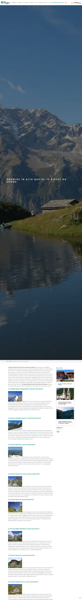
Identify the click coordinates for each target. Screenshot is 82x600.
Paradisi (19, 2)
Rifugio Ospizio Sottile (26, 491)
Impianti (31, 2)
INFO (36, 2)
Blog (49, 2)
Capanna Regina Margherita (33, 409)
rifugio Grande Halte (44, 597)
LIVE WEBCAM (41, 2)
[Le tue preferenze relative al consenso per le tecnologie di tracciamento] (80, 598)
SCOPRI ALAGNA (25, 2)
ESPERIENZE (14, 2)
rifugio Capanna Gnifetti (35, 432)
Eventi (45, 2)
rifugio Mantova (37, 457)
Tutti (58, 429)
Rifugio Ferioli (11, 513)
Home (7, 361)
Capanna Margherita (26, 379)
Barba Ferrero (46, 543)
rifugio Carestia (44, 571)
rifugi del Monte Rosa (34, 401)
